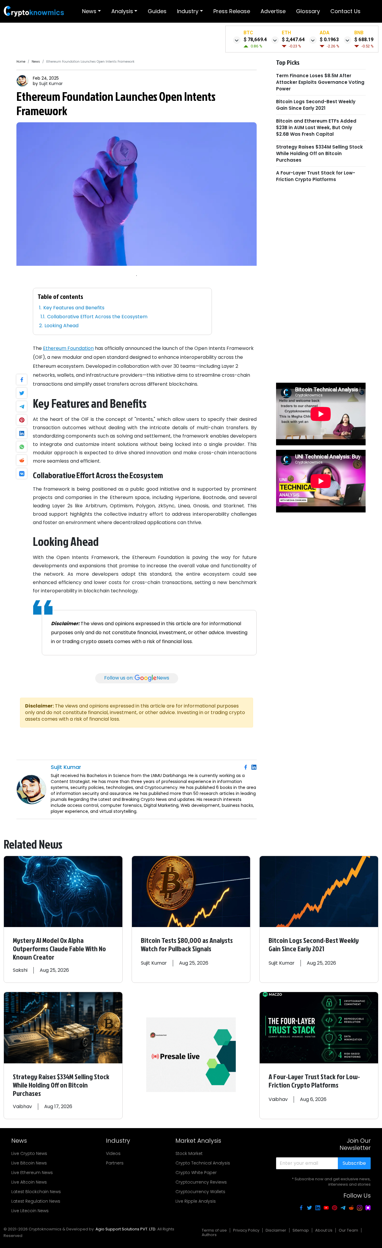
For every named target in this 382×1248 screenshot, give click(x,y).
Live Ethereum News (32, 1173)
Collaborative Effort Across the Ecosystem (97, 316)
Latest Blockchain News (36, 1192)
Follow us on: (136, 677)
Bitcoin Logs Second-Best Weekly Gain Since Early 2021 (315, 104)
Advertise (273, 11)
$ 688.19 (363, 39)
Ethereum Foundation (68, 348)
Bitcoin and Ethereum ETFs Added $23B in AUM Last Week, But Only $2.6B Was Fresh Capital (316, 127)
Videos (113, 1153)
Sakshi (20, 970)
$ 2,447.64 (293, 39)
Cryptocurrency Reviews (201, 1182)
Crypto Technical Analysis (202, 1163)
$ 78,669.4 (255, 39)
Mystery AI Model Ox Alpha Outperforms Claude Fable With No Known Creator (59, 948)
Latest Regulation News (35, 1201)
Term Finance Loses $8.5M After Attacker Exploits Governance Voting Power (320, 82)
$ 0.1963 (329, 39)
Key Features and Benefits (73, 307)
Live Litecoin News (30, 1211)
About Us (323, 1230)
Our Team (348, 1230)
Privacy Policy (246, 1230)
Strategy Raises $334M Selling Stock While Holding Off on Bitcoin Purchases (319, 153)
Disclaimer (276, 1230)
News (89, 11)
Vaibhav (22, 1106)
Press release (231, 11)
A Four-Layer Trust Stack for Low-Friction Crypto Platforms (315, 176)
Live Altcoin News (29, 1182)
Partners (115, 1163)
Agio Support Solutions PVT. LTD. (126, 1229)
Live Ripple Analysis (195, 1201)
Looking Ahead (61, 325)
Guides (157, 11)
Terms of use (214, 1230)
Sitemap (300, 1230)
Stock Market (189, 1153)
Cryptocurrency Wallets (200, 1192)
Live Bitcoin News (29, 1163)
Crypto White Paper (196, 1173)
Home (20, 61)
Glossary (308, 11)
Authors (209, 1234)
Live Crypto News (29, 1153)
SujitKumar (51, 84)
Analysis (122, 11)
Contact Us (345, 11)
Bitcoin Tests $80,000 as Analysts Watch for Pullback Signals (187, 944)
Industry (187, 11)
